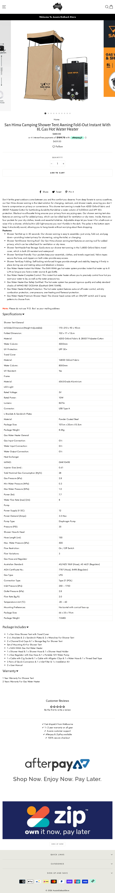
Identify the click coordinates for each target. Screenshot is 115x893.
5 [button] (56, 113)
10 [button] (70, 113)
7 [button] (62, 113)
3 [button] (51, 113)
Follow (59, 146)
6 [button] (59, 113)
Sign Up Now (58, 844)
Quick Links (57, 854)
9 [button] (67, 113)
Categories (57, 864)
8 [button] (64, 113)
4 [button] (54, 113)
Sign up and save (57, 873)
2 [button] (48, 113)
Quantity (57, 157)
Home (56, 119)
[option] (57, 17)
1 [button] (45, 113)
